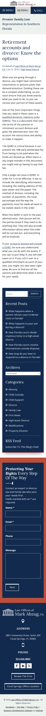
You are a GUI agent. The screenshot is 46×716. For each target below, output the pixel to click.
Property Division (18, 430)
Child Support (16, 399)
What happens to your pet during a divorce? (21, 325)
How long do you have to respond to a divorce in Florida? (22, 355)
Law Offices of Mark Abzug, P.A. (25, 699)
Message (10, 550)
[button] (7, 10)
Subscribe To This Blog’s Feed (21, 446)
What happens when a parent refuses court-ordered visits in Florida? (21, 315)
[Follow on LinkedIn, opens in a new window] (23, 665)
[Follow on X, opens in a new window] (29, 665)
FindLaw (39, 710)
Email (9, 521)
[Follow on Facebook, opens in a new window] (16, 665)
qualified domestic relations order (21, 117)
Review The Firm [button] (23, 676)
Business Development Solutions (18, 710)
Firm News (14, 415)
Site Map (21, 707)
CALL (40, 10)
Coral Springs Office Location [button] (23, 686)
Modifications (16, 425)
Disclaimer (10, 707)
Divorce (13, 405)
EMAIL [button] (24, 10)
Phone (9, 536)
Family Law (15, 410)
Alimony (13, 389)
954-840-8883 (23, 658)
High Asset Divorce (30, 69)
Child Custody (16, 394)
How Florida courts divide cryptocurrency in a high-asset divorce (22, 336)
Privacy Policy (33, 707)
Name (9, 507)
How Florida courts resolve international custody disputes (22, 346)
